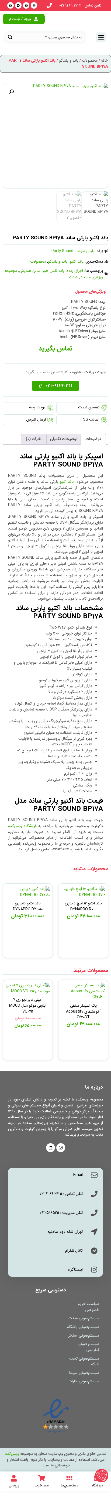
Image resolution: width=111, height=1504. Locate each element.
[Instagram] (34, 5)
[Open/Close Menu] (101, 37)
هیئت (73, 277)
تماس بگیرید (83, 893)
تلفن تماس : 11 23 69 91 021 (80, 5)
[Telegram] (18, 5)
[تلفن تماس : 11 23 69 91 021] (49, 5)
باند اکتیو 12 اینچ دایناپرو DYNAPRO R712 (83, 906)
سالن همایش (29, 271)
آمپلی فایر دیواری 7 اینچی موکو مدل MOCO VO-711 (27, 1005)
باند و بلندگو (68, 61)
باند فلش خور (53, 271)
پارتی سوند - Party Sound (72, 251)
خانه (104, 61)
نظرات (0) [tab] (33, 439)
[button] (11, 92)
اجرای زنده (75, 271)
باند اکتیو (77, 262)
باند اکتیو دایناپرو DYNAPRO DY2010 (28, 906)
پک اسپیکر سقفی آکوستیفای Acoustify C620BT (83, 1011)
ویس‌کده (12, 1454)
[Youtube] (26, 5)
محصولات (90, 61)
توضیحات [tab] (93, 439)
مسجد (85, 277)
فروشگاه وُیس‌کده (22, 826)
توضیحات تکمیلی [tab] (63, 439)
